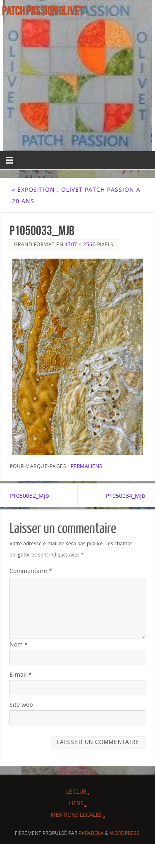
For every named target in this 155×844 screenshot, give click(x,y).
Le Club (76, 791)
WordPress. (125, 833)
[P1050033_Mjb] (78, 357)
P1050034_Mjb (125, 495)
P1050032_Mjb (29, 495)
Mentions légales (76, 814)
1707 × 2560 (80, 244)
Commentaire (31, 571)
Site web (21, 704)
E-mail (21, 674)
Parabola (91, 833)
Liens (76, 803)
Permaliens (87, 466)
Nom (19, 644)
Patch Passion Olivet (42, 10)
